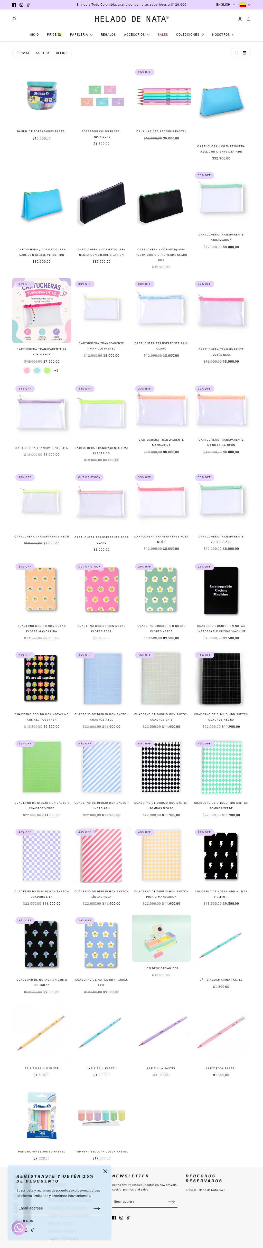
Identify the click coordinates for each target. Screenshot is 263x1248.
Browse (23, 53)
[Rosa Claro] (27, 370)
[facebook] (14, 5)
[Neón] (47, 370)
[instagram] (21, 5)
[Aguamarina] (37, 370)
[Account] (240, 19)
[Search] (14, 19)
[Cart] (248, 19)
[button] (235, 53)
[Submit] (97, 1208)
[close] (105, 1171)
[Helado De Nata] (131, 19)
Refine (62, 53)
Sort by (43, 53)
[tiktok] (28, 5)
